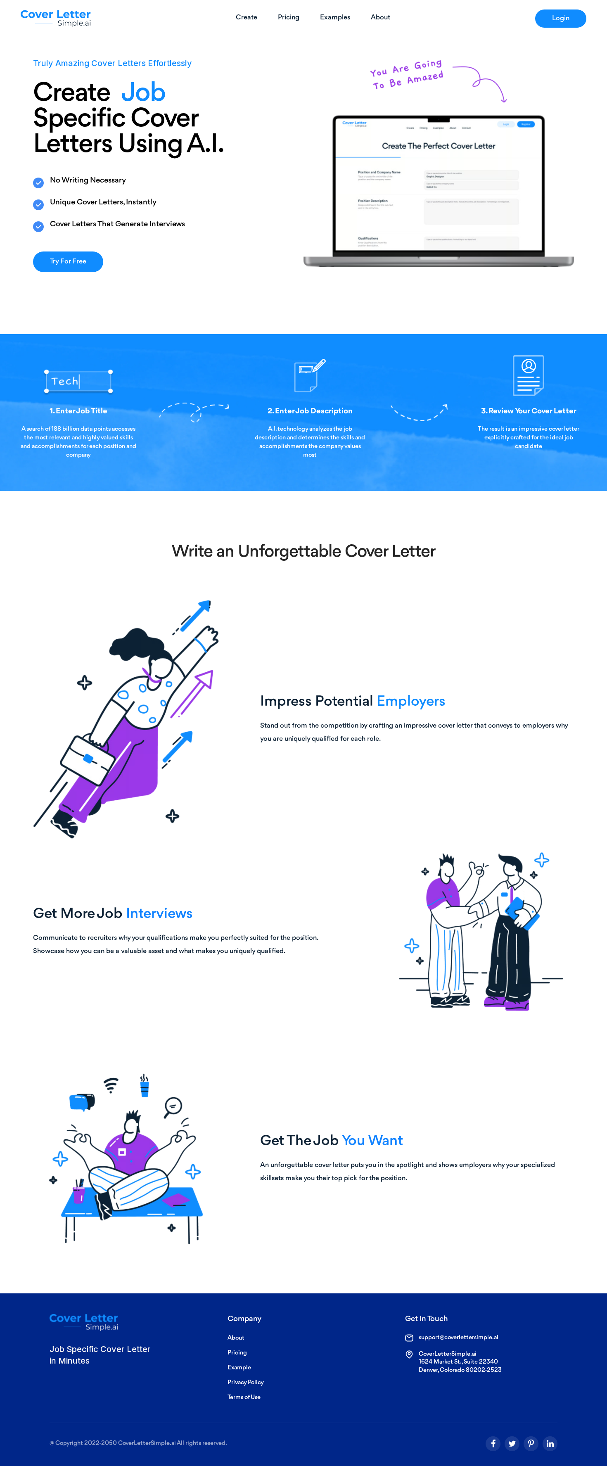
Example (239, 1368)
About (236, 1338)
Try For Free (68, 261)
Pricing (237, 1353)
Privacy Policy (246, 1383)
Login (560, 18)
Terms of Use (244, 1398)
